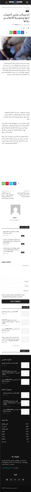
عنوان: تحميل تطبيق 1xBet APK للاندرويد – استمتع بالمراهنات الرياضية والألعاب (11, 321)
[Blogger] (23, 479)
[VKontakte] (7, 479)
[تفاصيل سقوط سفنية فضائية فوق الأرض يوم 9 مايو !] (25, 234)
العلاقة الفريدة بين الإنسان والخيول (10, 311)
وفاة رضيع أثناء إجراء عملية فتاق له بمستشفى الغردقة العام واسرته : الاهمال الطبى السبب (11, 249)
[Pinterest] (15, 32)
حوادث (24, 7)
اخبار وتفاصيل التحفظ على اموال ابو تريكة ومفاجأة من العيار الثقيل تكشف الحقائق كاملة (12, 241)
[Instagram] (11, 479)
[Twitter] (18, 32)
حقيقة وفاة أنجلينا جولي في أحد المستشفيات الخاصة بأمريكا (23, 194)
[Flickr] (15, 479)
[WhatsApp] (11, 32)
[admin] (13, 24)
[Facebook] (22, 32)
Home (27, 7)
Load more (16, 345)
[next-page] (3, 256)
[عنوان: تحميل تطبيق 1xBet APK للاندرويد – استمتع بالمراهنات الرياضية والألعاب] (25, 322)
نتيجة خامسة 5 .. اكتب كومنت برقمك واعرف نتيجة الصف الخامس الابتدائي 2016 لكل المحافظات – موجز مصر (10, 339)
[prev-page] (5, 256)
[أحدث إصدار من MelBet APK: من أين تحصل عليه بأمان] (25, 331)
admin (16, 24)
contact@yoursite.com (8, 468)
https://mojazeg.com (14, 220)
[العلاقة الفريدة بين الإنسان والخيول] (25, 314)
